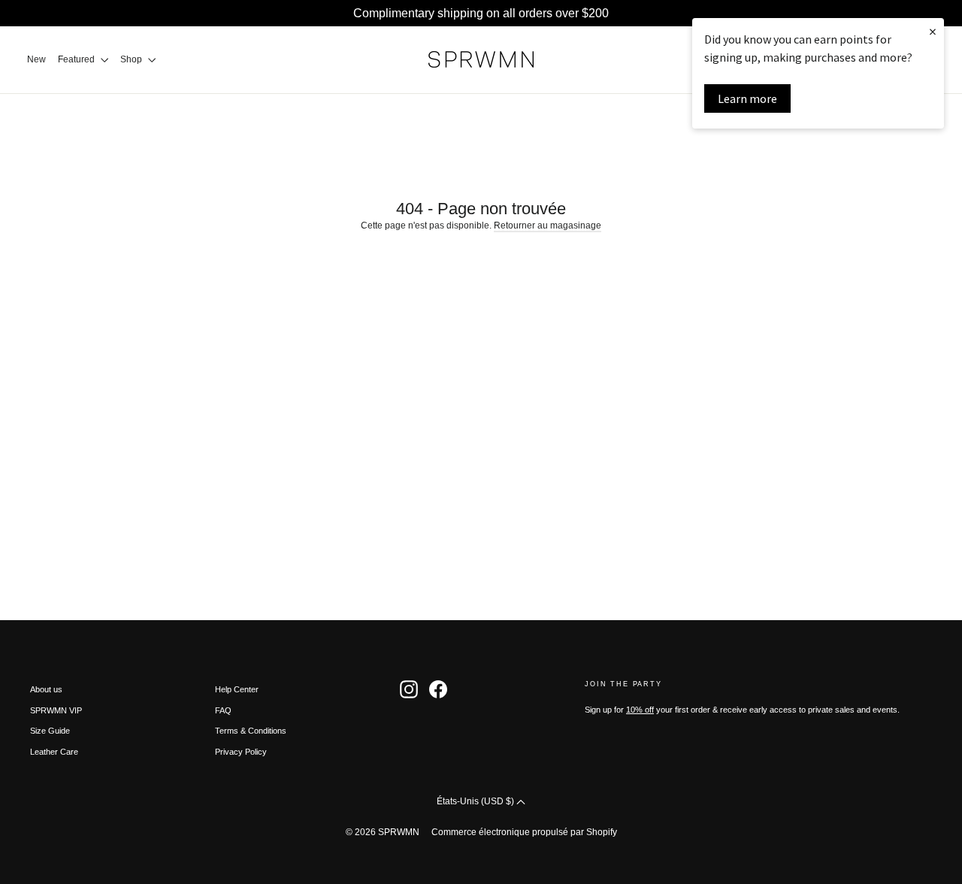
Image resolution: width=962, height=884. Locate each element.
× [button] (932, 31)
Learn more (747, 98)
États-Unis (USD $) (476, 801)
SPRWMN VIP (56, 710)
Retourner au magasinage (547, 225)
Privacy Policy (241, 751)
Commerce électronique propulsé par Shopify (524, 832)
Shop (132, 59)
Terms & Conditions (250, 730)
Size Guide (50, 730)
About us (46, 689)
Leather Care (54, 751)
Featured (77, 59)
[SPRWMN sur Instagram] (409, 689)
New (36, 59)
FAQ (223, 710)
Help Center (237, 689)
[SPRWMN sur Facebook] (438, 689)
